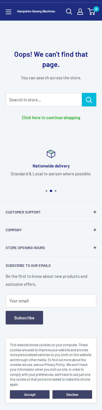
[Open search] (69, 11)
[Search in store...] (89, 99)
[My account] (80, 11)
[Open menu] (8, 12)
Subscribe (24, 317)
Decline (72, 394)
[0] (91, 11)
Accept (30, 394)
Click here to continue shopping (51, 117)
